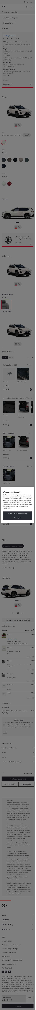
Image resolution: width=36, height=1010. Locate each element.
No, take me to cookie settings (17, 513)
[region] (17, 505)
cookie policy (7, 508)
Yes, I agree (17, 518)
